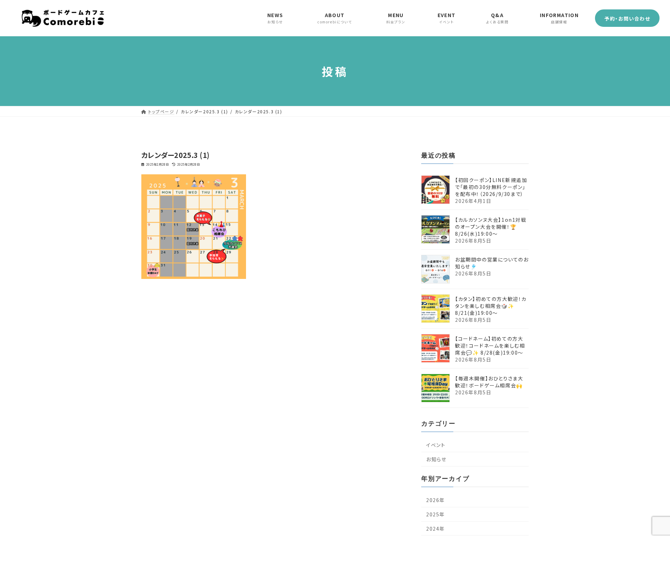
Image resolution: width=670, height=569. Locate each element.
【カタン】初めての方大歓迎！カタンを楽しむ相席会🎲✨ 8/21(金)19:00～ (491, 305)
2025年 (435, 514)
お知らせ (436, 459)
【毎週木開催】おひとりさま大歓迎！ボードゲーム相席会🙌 (489, 382)
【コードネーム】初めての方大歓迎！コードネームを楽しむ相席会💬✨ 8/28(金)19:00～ (490, 345)
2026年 (435, 499)
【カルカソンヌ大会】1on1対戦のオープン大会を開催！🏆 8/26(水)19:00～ (491, 226)
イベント (435, 444)
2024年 (435, 528)
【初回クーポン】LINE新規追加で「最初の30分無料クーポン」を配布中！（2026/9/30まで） (491, 186)
